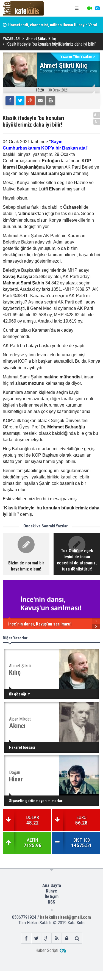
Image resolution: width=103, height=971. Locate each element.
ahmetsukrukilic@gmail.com (75, 71)
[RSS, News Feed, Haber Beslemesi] (57, 938)
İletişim (52, 896)
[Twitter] (20, 100)
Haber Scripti (46, 950)
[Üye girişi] (67, 938)
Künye (51, 891)
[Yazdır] (50, 100)
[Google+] (30, 100)
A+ (97, 114)
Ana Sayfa (51, 885)
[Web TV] (90, 8)
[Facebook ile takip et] (26, 938)
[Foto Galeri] (97, 8)
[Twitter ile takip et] (36, 938)
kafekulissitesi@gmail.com (65, 917)
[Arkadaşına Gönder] (40, 100)
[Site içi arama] (77, 938)
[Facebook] (9, 100)
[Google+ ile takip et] (46, 938)
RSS (51, 902)
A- (96, 121)
